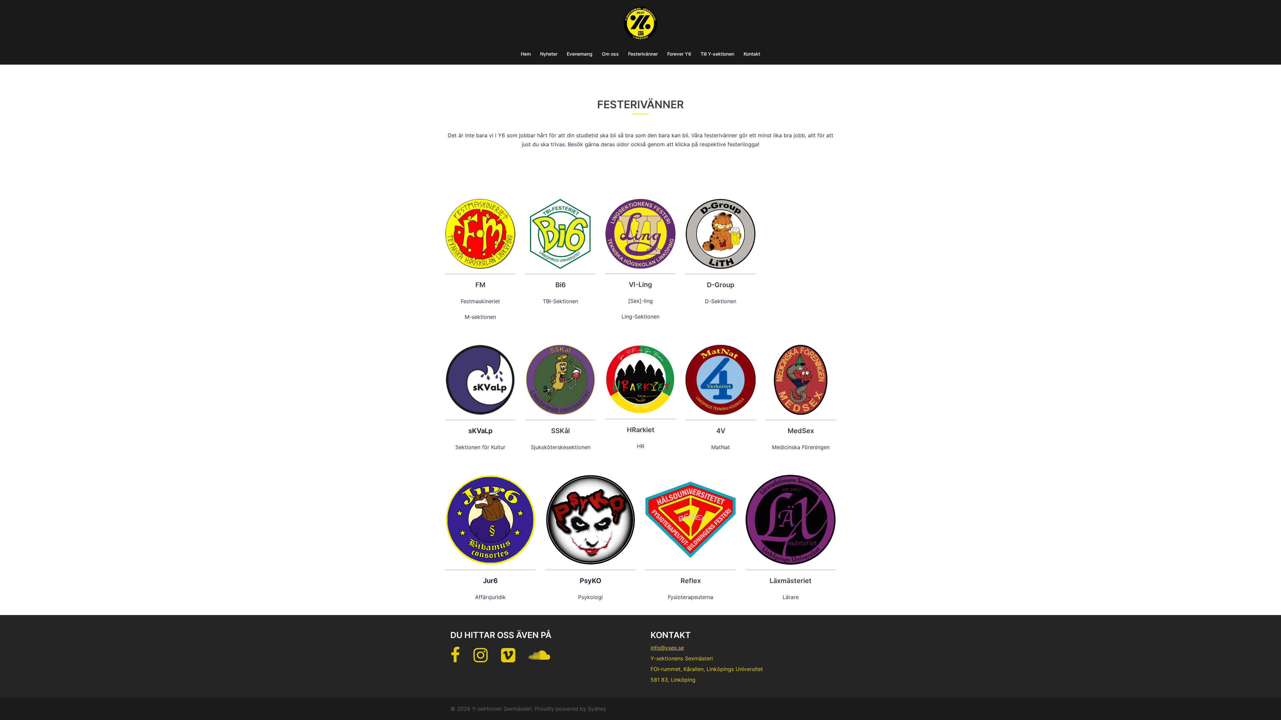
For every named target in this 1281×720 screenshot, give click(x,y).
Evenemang (579, 54)
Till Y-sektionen (717, 54)
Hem (526, 54)
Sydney (597, 708)
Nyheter (548, 54)
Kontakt (752, 54)
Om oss (610, 54)
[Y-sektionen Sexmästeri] (640, 25)
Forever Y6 (679, 54)
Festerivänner (643, 54)
